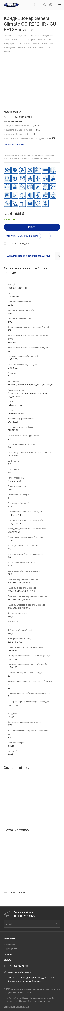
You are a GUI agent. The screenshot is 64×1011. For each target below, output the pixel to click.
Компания (9, 938)
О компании (9, 944)
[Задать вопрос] (47, 236)
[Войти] (50, 4)
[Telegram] (40, 5)
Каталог (8, 954)
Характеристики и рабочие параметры (28, 256)
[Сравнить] (56, 236)
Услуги (7, 959)
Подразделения (11, 948)
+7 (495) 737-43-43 (18, 966)
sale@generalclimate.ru (20, 972)
